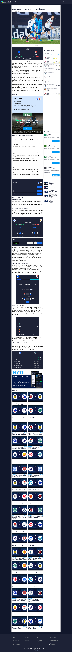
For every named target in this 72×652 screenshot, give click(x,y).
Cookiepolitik (15, 643)
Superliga (39, 637)
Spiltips (15, 1)
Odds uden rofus (52, 637)
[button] (67, 2)
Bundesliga (39, 640)
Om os (14, 637)
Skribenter (15, 641)
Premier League (40, 638)
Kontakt (14, 638)
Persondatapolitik (16, 644)
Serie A (38, 643)
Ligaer (34, 1)
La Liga (38, 641)
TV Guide (22, 1)
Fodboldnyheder (28, 637)
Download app (16, 640)
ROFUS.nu (45, 648)
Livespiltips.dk (52, 638)
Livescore (28, 1)
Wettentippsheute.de (53, 640)
